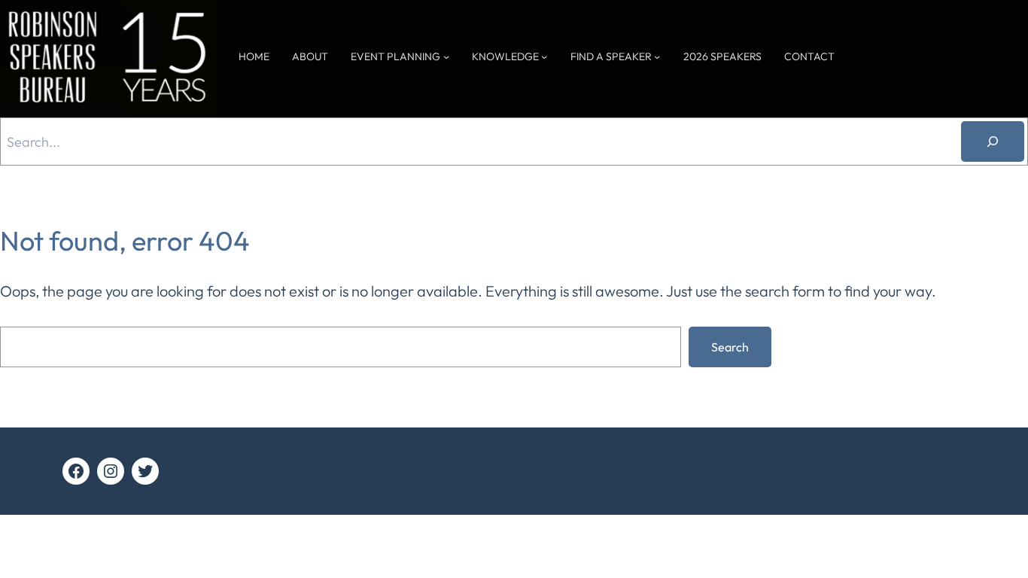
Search (730, 346)
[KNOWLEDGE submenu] (544, 56)
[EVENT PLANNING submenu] (446, 56)
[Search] (992, 141)
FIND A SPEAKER (611, 56)
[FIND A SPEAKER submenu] (657, 56)
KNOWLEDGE (505, 56)
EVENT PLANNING (395, 56)
